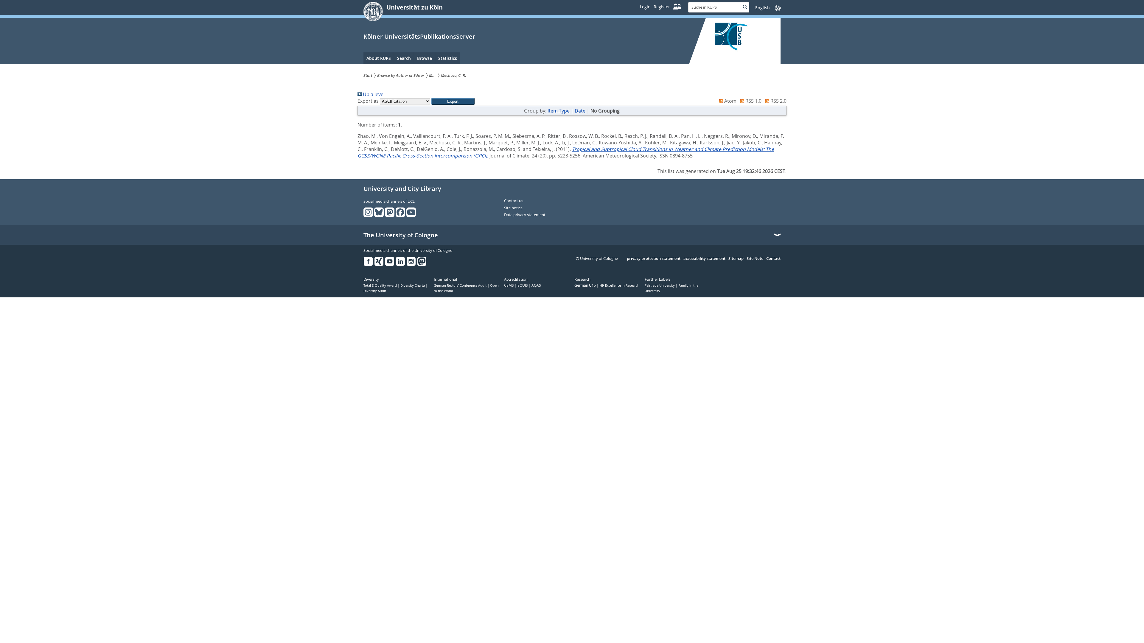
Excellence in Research (619, 285)
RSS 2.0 (777, 101)
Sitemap (736, 258)
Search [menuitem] (404, 58)
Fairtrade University (660, 285)
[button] (453, 101)
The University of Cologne (400, 235)
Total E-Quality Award (380, 285)
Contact (773, 258)
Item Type (559, 110)
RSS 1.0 (752, 101)
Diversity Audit (374, 291)
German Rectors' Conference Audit (460, 285)
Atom (729, 101)
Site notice (513, 208)
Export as (368, 101)
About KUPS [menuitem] (378, 58)
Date (580, 110)
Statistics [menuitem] (447, 58)
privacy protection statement (653, 258)
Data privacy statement (524, 215)
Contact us (513, 201)
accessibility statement (704, 258)
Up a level (373, 94)
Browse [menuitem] (424, 58)
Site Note (755, 258)
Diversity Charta (413, 285)
